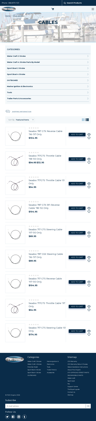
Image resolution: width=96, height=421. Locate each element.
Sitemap (70, 395)
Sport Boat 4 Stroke (16, 74)
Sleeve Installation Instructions (78, 367)
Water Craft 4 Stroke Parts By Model (23, 62)
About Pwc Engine (74, 370)
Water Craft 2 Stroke (16, 56)
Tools (9, 92)
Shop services (18, 16)
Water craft (71, 378)
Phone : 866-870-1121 (10, 3)
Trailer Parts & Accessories (19, 98)
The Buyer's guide (73, 389)
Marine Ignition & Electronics (20, 86)
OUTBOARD (12, 80)
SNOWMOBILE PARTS (75, 375)
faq (69, 384)
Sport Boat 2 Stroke (16, 68)
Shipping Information (21, 111)
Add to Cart (77, 134)
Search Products (74, 3)
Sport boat (71, 381)
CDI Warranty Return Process (78, 364)
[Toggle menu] (93, 9)
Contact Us (71, 392)
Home (8, 16)
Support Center (73, 386)
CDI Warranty (72, 361)
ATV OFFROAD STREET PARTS (78, 372)
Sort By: (11, 120)
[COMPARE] (89, 134)
